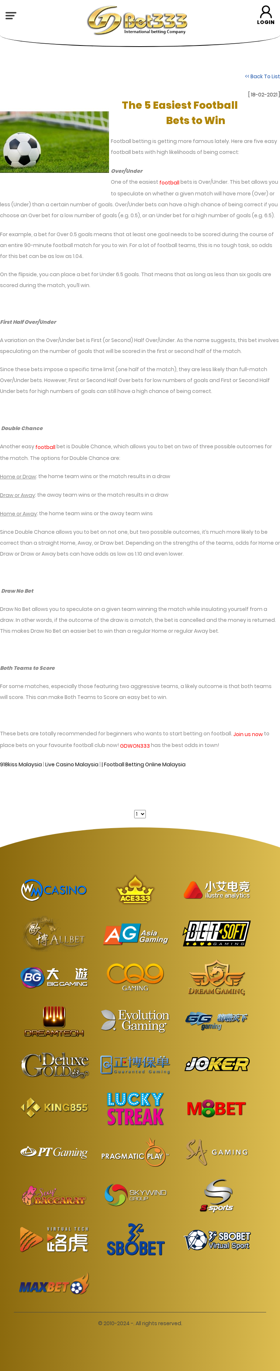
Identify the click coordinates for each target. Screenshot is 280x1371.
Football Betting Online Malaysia (145, 764)
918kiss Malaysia (21, 764)
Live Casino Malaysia (71, 764)
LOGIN (266, 22)
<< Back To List (262, 76)
